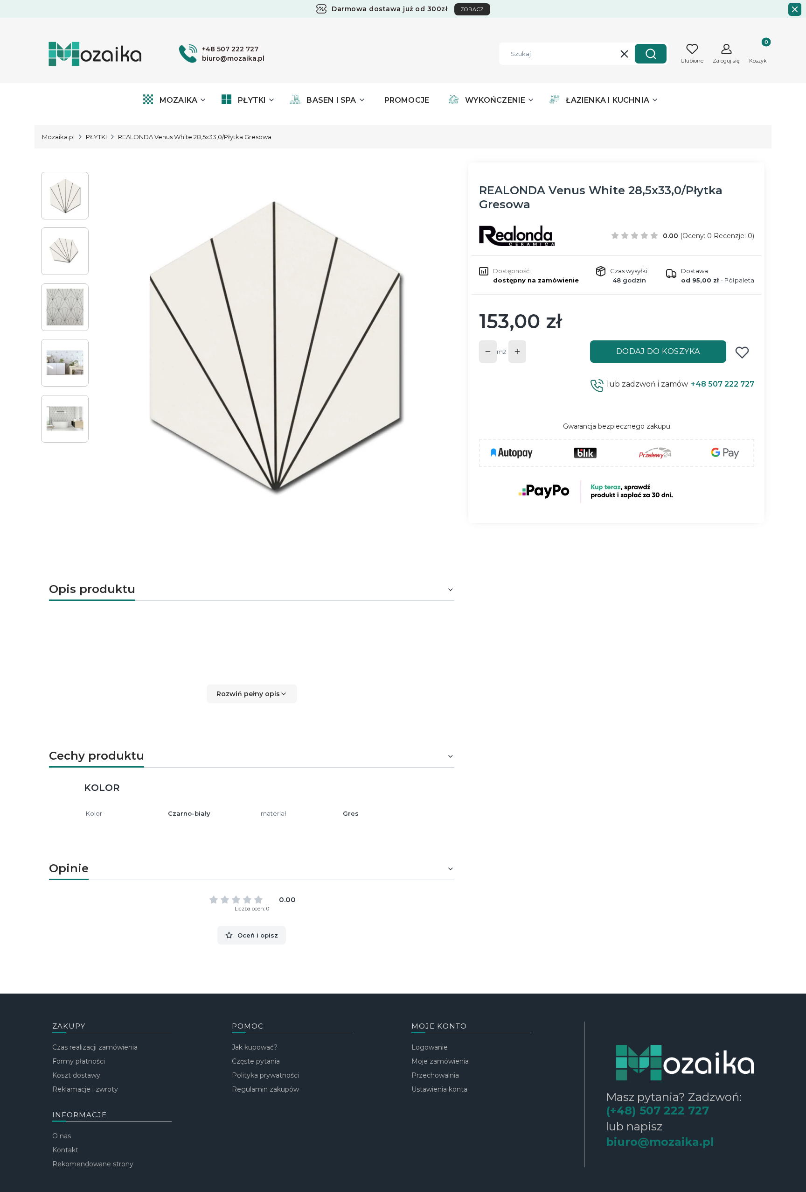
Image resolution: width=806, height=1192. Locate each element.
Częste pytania (256, 1061)
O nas (61, 1136)
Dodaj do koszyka (658, 351)
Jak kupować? (255, 1047)
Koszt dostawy (76, 1075)
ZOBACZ (472, 9)
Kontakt (65, 1150)
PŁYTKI (96, 137)
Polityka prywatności (265, 1075)
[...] (271, 345)
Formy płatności (78, 1061)
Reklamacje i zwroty (85, 1089)
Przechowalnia (435, 1075)
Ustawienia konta (439, 1089)
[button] (651, 53)
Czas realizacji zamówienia (95, 1047)
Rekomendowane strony (92, 1164)
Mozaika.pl (58, 137)
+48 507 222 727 (722, 384)
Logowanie (429, 1047)
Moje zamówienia (440, 1061)
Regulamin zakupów (265, 1089)
